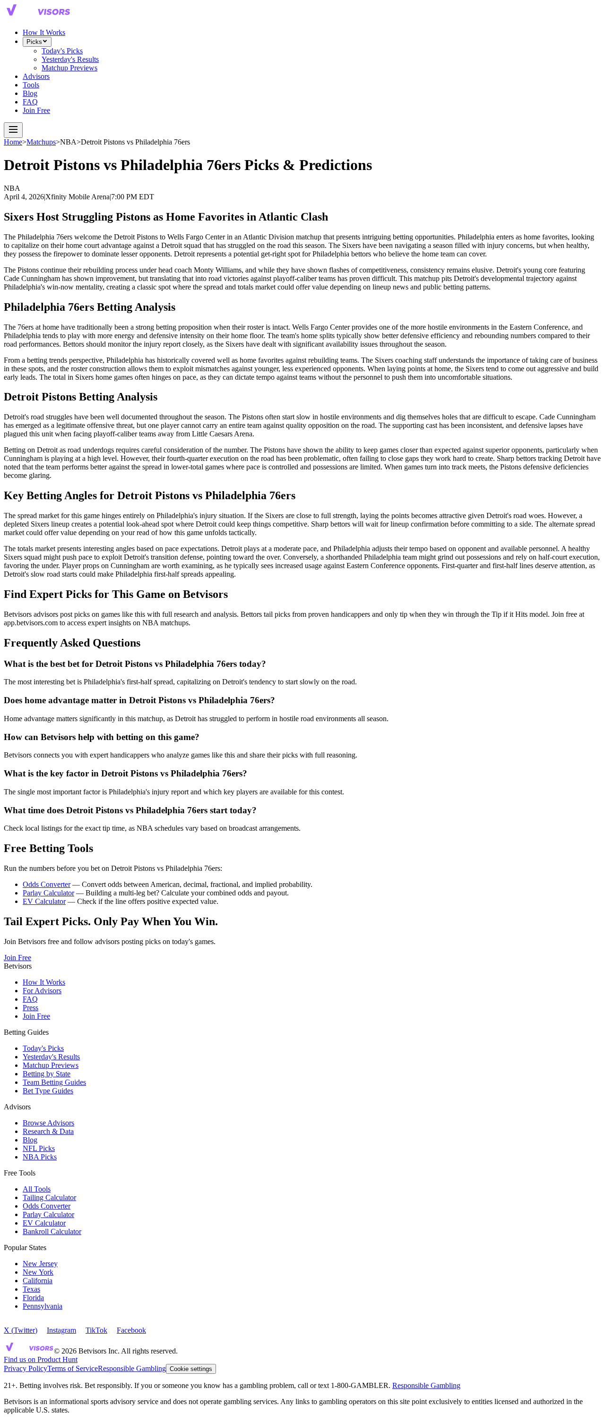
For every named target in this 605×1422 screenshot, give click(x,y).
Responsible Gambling (132, 1368)
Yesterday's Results (70, 59)
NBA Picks (40, 1157)
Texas (31, 1289)
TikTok (96, 1330)
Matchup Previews (69, 68)
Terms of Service (72, 1368)
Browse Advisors (48, 1123)
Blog (30, 93)
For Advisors (42, 991)
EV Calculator (44, 901)
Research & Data (48, 1131)
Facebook (131, 1330)
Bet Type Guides (48, 1091)
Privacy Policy (25, 1368)
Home (13, 142)
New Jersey (40, 1264)
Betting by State (46, 1074)
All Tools (37, 1189)
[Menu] (13, 130)
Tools (31, 85)
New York (38, 1272)
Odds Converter (46, 884)
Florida (33, 1298)
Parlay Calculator (48, 893)
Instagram (61, 1330)
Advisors (36, 76)
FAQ (30, 102)
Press (30, 1008)
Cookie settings (191, 1368)
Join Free (36, 110)
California (37, 1281)
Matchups (41, 142)
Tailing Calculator (49, 1197)
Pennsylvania (42, 1306)
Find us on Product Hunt (41, 1359)
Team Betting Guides (54, 1082)
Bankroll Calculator (52, 1231)
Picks (34, 41)
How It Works (44, 32)
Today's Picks (62, 51)
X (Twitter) (20, 1330)
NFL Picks (39, 1148)
